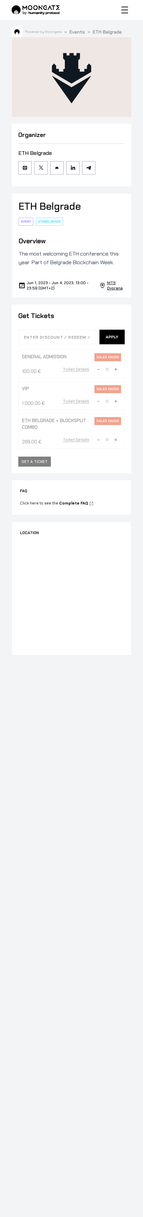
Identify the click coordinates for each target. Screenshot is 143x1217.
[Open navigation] (124, 10)
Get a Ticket (35, 461)
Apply (112, 337)
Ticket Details (76, 369)
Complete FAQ (73, 503)
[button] (98, 369)
